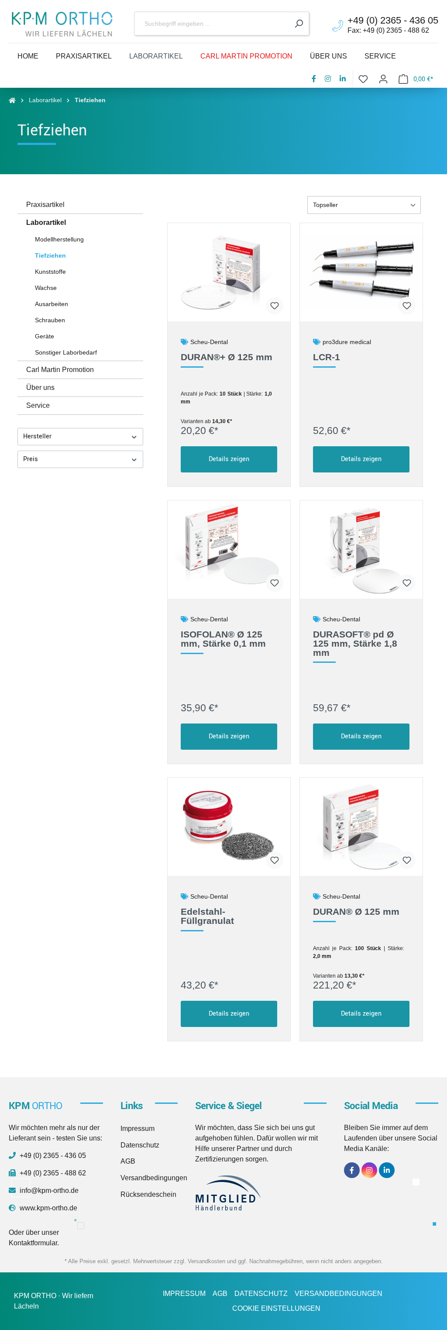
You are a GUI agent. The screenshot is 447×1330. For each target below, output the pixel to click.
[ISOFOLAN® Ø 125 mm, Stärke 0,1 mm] (229, 549)
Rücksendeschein (148, 1194)
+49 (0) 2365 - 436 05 (52, 1155)
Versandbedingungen (153, 1178)
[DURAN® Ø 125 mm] (361, 827)
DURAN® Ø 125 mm (356, 912)
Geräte (44, 336)
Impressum (137, 1128)
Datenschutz (139, 1145)
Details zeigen (229, 459)
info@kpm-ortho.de (48, 1190)
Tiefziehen (50, 255)
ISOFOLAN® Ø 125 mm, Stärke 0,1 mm (223, 639)
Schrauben (50, 320)
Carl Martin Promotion (60, 369)
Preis (30, 459)
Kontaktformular (33, 1243)
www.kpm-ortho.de (47, 1208)
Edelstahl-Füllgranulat (207, 916)
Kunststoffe (50, 271)
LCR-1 (326, 357)
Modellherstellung (59, 239)
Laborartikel (46, 222)
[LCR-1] (361, 272)
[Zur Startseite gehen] (62, 24)
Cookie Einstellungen (276, 1308)
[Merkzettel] (363, 79)
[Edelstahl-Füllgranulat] (229, 827)
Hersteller (37, 436)
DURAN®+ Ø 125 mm (226, 357)
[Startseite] (12, 100)
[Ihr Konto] (383, 79)
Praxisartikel (45, 204)
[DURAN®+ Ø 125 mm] (229, 272)
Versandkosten (206, 1261)
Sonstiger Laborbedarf (66, 352)
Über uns (40, 387)
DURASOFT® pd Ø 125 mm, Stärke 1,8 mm (355, 643)
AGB (127, 1161)
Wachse (46, 287)
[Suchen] (299, 24)
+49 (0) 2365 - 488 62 (52, 1173)
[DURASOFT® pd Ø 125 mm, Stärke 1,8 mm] (361, 549)
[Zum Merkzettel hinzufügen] (274, 305)
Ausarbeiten (51, 303)
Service (38, 405)
